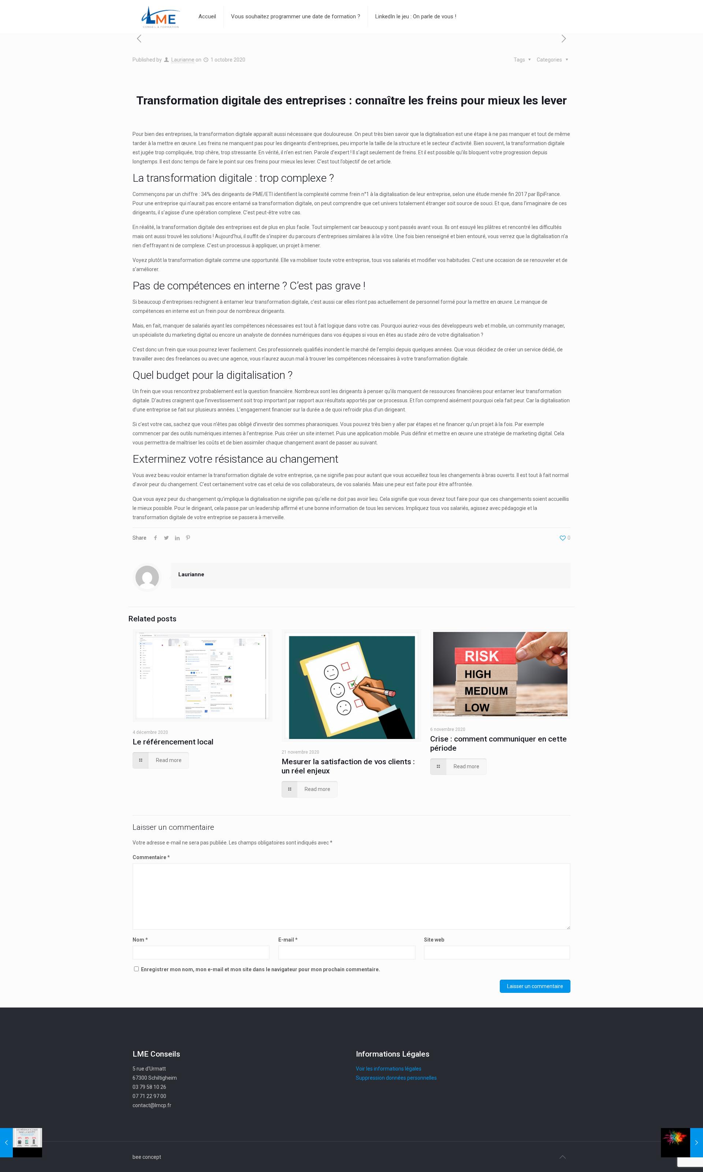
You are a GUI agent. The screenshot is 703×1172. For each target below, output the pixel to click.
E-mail (288, 940)
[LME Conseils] (160, 16)
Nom (140, 940)
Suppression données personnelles (396, 1078)
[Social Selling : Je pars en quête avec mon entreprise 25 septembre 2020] (21, 1142)
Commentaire (151, 857)
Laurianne (182, 60)
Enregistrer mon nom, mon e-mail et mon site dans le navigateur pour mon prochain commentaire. (260, 969)
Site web (434, 940)
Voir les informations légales (388, 1069)
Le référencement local (173, 741)
